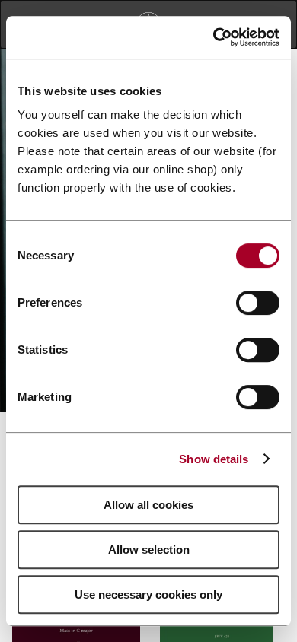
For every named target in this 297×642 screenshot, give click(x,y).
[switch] (257, 303)
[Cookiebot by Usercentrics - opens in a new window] (213, 37)
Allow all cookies (148, 504)
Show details (213, 459)
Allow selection (149, 549)
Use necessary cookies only (148, 594)
